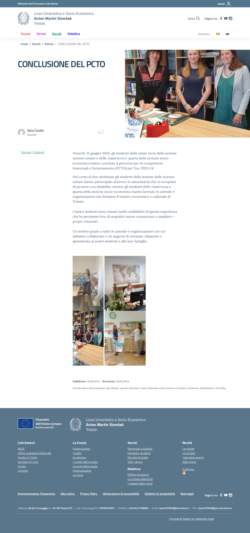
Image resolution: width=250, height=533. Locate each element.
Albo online (189, 462)
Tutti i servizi (135, 462)
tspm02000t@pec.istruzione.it (215, 508)
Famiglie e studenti (139, 453)
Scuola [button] (25, 33)
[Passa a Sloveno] (227, 34)
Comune (23, 470)
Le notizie (188, 448)
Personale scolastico (140, 448)
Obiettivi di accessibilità (160, 493)
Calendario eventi (193, 457)
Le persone (79, 457)
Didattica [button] (74, 33)
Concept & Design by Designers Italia (191, 519)
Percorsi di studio (138, 457)
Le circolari (188, 453)
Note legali (187, 493)
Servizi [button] (41, 33)
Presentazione (81, 448)
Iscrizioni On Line (28, 462)
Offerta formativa (138, 474)
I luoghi (77, 453)
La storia (78, 475)
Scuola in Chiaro (27, 457)
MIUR (21, 448)
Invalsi (22, 466)
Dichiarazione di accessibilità (121, 493)
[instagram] (230, 18)
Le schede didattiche (140, 479)
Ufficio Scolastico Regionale (34, 453)
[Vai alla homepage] (23, 18)
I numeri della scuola (85, 462)
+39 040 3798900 (138, 508)
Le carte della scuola (85, 466)
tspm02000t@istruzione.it (174, 508)
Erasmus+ (204, 34)
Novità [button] (56, 33)
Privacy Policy (88, 493)
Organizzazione (82, 470)
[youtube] (225, 18)
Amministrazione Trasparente (36, 493)
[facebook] (221, 18)
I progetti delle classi (140, 483)
